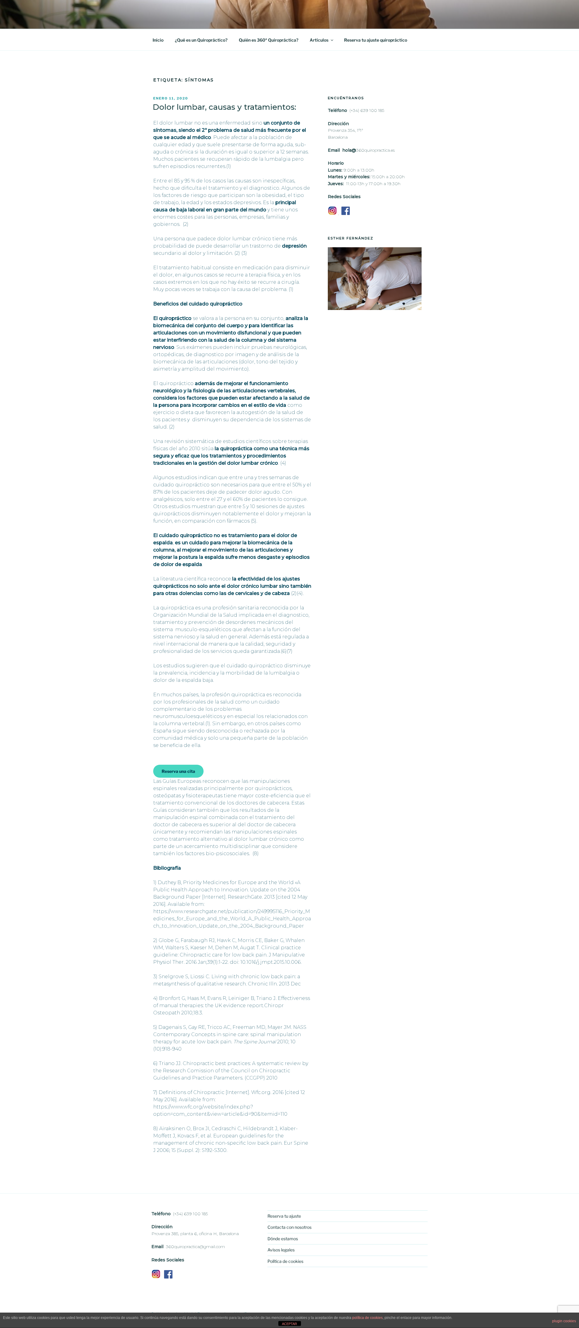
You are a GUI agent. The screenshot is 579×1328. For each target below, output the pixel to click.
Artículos (319, 40)
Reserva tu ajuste (284, 1216)
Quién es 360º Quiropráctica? (268, 40)
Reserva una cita (178, 771)
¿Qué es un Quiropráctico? (201, 40)
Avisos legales (281, 1249)
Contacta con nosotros (289, 1227)
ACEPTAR (289, 1324)
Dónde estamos (282, 1238)
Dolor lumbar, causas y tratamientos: (224, 107)
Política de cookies (285, 1261)
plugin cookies (564, 1321)
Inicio (158, 40)
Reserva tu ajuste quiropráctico (375, 40)
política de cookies (367, 1318)
